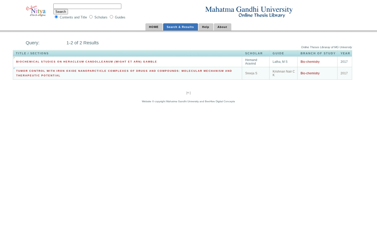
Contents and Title (74, 17)
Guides (120, 17)
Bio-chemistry (310, 62)
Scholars (101, 17)
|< (188, 93)
